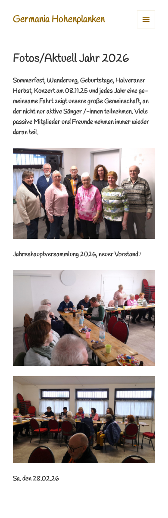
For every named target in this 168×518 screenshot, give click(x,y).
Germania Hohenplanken (59, 19)
